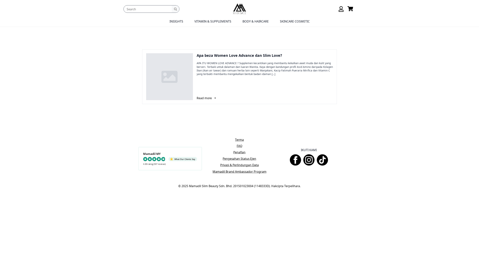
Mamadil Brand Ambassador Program (239, 172)
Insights (176, 21)
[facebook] (295, 160)
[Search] (175, 9)
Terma (239, 140)
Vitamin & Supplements (212, 21)
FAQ (239, 146)
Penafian (239, 152)
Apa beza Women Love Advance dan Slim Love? (239, 55)
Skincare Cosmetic (295, 21)
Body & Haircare (255, 21)
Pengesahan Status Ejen (239, 159)
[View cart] (350, 9)
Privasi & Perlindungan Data (239, 165)
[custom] (322, 160)
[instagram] (309, 160)
